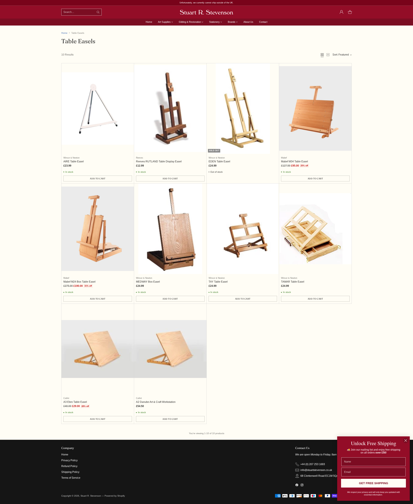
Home (64, 33)
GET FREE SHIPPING (373, 483)
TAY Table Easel (218, 281)
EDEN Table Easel (219, 161)
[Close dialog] (405, 440)
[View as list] (328, 55)
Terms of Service (70, 477)
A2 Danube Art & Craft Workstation (156, 402)
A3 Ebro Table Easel (75, 402)
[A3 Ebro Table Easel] (97, 349)
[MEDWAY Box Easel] (170, 228)
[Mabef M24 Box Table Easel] (97, 228)
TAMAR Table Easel (292, 281)
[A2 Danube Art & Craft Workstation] (170, 349)
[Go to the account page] (341, 12)
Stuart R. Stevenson (91, 495)
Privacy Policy (69, 460)
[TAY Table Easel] (243, 228)
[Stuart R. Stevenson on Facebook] (297, 485)
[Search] (98, 12)
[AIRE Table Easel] (97, 108)
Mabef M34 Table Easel (294, 161)
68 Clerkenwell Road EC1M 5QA (319, 475)
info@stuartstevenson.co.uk (316, 470)
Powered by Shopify (115, 495)
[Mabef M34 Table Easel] (315, 108)
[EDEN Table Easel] (243, 108)
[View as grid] (322, 55)
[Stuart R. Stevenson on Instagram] (302, 485)
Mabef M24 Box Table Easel (79, 281)
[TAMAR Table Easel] (315, 228)
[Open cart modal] (350, 12)
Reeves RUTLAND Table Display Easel (159, 161)
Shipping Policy (70, 472)
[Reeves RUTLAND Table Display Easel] (170, 108)
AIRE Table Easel (73, 161)
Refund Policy (69, 466)
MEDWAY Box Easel (148, 281)
